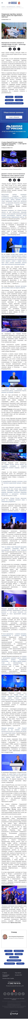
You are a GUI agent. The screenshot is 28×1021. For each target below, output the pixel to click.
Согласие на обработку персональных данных (14, 1007)
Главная (3, 6)
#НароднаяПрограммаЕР (14, 960)
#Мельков (18, 96)
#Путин (9, 954)
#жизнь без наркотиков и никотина (14, 103)
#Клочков (9, 96)
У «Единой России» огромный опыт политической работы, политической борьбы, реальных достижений (14, 390)
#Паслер (20, 963)
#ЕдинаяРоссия (18, 950)
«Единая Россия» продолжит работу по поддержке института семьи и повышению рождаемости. (14, 500)
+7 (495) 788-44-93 (14, 983)
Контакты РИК (18, 975)
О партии (4, 972)
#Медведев (18, 954)
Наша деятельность (11, 6)
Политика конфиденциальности (14, 1004)
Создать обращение (14, 117)
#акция (19, 100)
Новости (18, 6)
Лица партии (18, 972)
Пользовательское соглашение (14, 1003)
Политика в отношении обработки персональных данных (14, 1006)
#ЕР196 (8, 950)
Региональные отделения (5, 975)
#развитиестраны (9, 963)
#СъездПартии (14, 957)
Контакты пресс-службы (8, 978)
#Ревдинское (9, 100)
